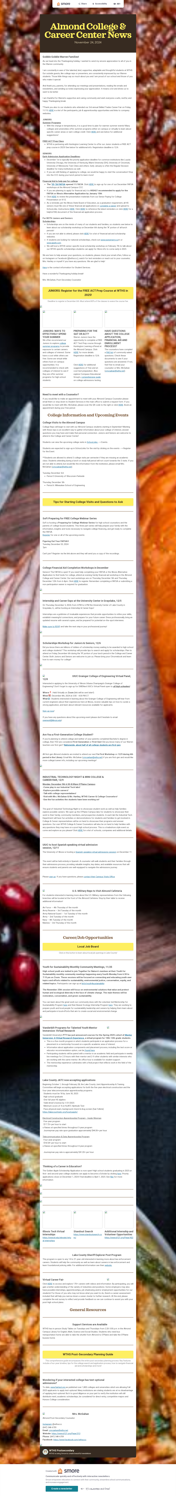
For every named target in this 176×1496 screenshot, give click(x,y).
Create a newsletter (61, 1488)
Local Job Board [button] (88, 946)
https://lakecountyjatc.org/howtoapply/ (60, 1112)
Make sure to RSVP (51, 626)
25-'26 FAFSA (58, 184)
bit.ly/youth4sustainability (93, 983)
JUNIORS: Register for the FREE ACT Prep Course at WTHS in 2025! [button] (88, 293)
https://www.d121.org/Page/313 (66, 1433)
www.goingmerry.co (109, 240)
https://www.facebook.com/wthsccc (69, 1439)
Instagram (47, 1424)
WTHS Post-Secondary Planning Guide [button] (88, 1354)
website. (108, 1265)
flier (112, 1177)
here (65, 1005)
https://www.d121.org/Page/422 (119, 1237)
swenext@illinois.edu (52, 720)
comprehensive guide (91, 377)
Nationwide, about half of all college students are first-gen (92, 745)
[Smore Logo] (64, 4)
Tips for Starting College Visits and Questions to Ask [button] (88, 502)
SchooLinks (92, 442)
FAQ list (109, 352)
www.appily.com (54, 243)
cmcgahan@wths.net (114, 371)
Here (45, 267)
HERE (51, 110)
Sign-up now (48, 711)
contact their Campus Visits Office (99, 876)
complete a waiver (108, 206)
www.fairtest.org (58, 1387)
